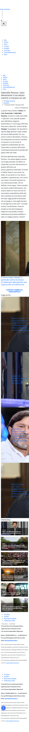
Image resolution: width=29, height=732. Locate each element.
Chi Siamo (7, 614)
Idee (5, 40)
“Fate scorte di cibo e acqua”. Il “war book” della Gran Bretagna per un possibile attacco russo (13, 562)
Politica (6, 42)
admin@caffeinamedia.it (11, 640)
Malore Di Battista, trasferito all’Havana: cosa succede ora (19, 379)
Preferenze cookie (9, 620)
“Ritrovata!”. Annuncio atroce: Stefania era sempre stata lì (12, 593)
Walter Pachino (10, 101)
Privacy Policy (5, 623)
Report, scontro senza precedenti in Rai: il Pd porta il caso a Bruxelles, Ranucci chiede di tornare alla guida (19, 324)
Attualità (6, 48)
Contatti (6, 616)
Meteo (3, 574)
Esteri (5, 44)
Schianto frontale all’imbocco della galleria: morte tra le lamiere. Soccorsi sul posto (14, 547)
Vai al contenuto (5, 9)
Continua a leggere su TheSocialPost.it (14, 291)
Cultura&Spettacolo (10, 52)
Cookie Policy (12, 623)
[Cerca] (1, 20)
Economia (7, 50)
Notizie (3, 543)
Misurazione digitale (10, 618)
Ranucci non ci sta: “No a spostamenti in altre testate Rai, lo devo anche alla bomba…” (19, 490)
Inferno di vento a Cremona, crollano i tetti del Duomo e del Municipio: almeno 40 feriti (14, 608)
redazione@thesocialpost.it (12, 663)
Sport (5, 54)
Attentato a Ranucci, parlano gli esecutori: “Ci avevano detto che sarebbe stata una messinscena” (19, 435)
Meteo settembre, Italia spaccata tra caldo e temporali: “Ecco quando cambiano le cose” (14, 577)
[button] (3, 708)
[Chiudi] (3, 23)
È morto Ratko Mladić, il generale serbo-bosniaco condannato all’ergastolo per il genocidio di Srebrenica (14, 281)
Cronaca (6, 46)
